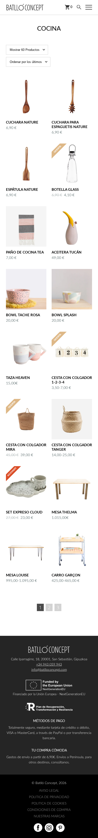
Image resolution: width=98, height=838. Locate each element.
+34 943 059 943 (49, 664)
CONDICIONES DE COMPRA (49, 810)
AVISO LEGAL (49, 790)
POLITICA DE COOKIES (49, 803)
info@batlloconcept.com (49, 669)
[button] (27, 50)
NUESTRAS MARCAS (49, 816)
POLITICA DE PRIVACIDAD (49, 797)
